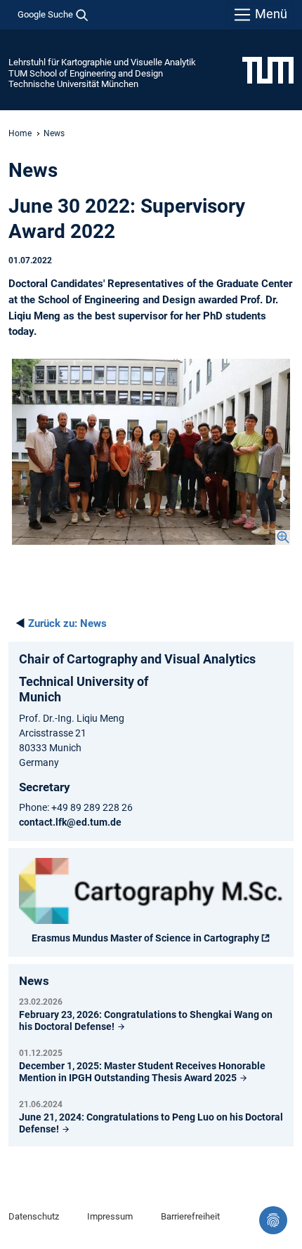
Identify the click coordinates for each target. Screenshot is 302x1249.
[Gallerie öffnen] (151, 451)
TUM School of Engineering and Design (85, 73)
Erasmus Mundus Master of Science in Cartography (145, 938)
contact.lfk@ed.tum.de (70, 822)
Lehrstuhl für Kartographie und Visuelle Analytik (102, 62)
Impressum (110, 1216)
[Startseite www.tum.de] (268, 69)
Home (20, 133)
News (67, 623)
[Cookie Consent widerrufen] (273, 1220)
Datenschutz (33, 1216)
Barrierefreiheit (190, 1216)
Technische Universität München (73, 84)
